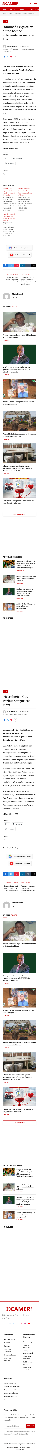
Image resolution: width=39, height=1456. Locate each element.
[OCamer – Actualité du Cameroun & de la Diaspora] (10, 3)
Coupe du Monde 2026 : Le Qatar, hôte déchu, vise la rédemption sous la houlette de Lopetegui (26, 564)
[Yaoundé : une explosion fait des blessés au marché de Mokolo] (10, 199)
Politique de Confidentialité (19, 1434)
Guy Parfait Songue (13, 848)
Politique (13, 9)
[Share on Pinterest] (11, 56)
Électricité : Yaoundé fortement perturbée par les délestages (11, 888)
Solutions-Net (30, 1444)
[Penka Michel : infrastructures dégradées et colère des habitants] (19, 421)
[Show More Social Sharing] (15, 56)
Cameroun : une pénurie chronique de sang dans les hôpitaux (18, 501)
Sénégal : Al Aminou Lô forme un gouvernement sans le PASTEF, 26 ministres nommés (16, 369)
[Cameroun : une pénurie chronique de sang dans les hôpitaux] (19, 488)
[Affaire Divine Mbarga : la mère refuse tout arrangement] (19, 389)
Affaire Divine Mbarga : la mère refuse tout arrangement (18, 402)
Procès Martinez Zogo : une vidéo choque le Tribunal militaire (19, 336)
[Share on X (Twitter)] (7, 56)
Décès (5, 848)
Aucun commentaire (28, 49)
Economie (24, 9)
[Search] (31, 3)
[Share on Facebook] (4, 56)
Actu (4, 9)
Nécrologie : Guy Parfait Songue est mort (12, 279)
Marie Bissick (13, 46)
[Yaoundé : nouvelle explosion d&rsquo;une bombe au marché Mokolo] (10, 225)
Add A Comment (19, 514)
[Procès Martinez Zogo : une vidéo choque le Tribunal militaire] (19, 322)
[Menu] (35, 3)
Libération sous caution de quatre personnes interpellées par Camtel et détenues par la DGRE (17, 468)
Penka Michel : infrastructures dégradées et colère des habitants (19, 435)
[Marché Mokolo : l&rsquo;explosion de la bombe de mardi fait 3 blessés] (26, 199)
